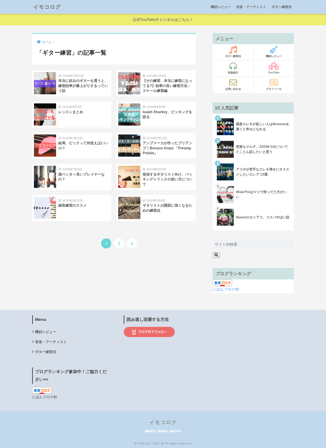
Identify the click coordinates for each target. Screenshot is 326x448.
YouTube (273, 72)
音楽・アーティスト (251, 7)
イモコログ (47, 7)
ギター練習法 (282, 7)
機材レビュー (221, 7)
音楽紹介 (233, 72)
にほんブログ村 (226, 289)
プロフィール (274, 89)
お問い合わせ (233, 89)
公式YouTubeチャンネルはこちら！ (163, 20)
